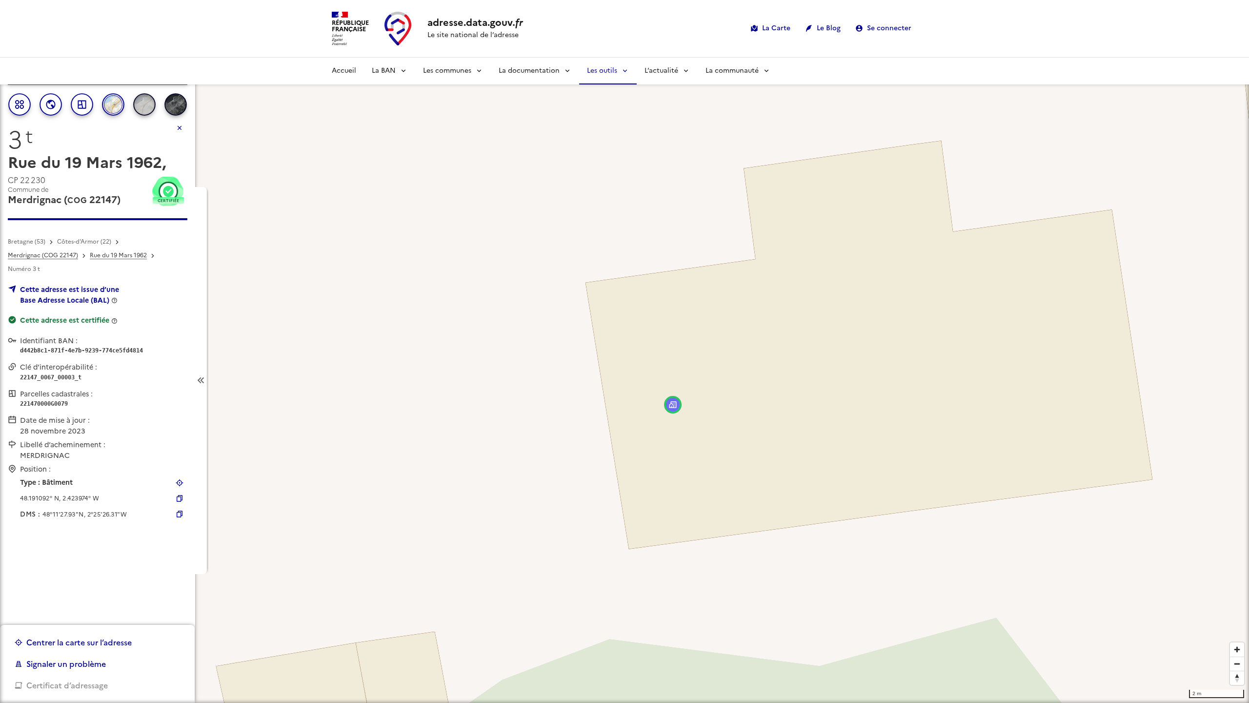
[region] (624, 380)
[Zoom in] (1237, 649)
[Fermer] (179, 128)
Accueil (344, 70)
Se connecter (889, 28)
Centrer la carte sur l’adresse (79, 642)
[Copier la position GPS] (179, 498)
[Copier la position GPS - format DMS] (179, 514)
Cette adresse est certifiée (64, 320)
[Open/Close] (201, 380)
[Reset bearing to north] (1237, 678)
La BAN (384, 70)
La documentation (529, 70)
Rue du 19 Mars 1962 (118, 255)
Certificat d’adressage (67, 685)
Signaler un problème (66, 664)
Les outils (602, 70)
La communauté (732, 70)
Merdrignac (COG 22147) (43, 255)
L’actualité (661, 70)
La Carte (776, 28)
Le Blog (829, 28)
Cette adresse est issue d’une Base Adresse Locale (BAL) (69, 295)
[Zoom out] (1237, 664)
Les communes (447, 70)
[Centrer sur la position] (179, 483)
